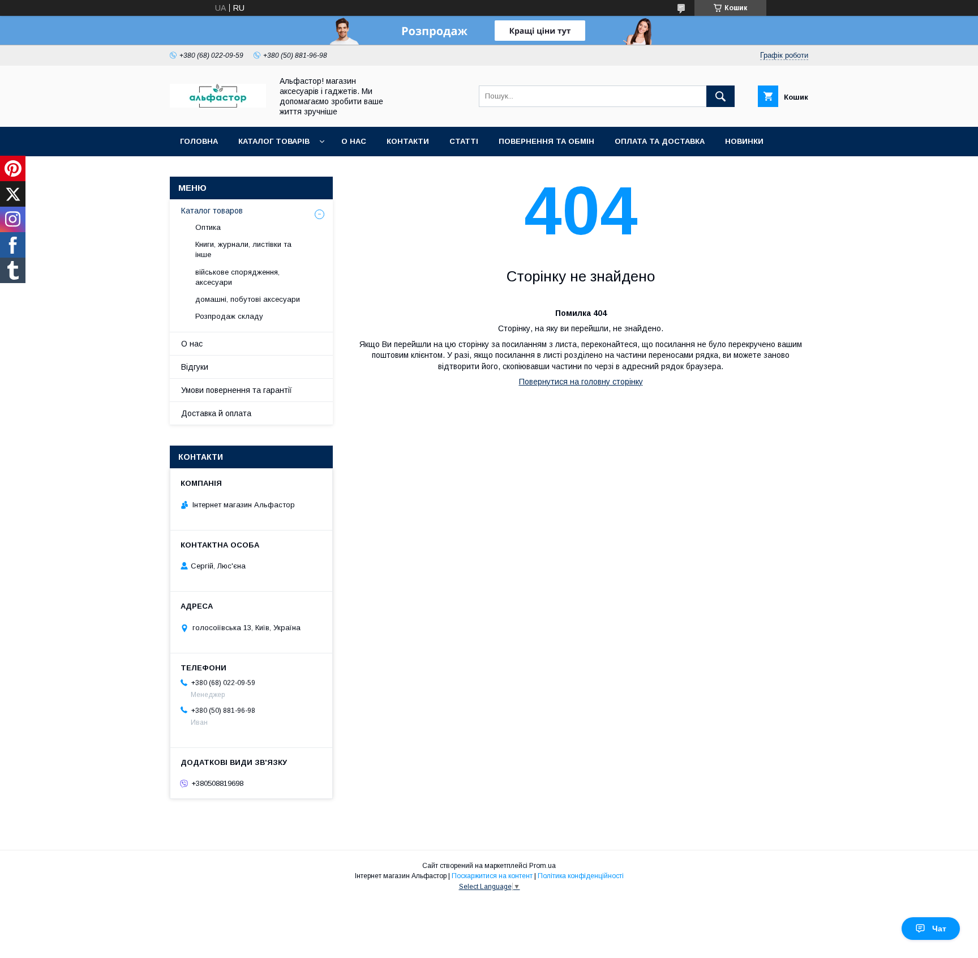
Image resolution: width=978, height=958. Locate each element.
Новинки (744, 141)
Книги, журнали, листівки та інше (243, 249)
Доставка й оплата (216, 413)
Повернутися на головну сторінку (581, 381)
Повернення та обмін (546, 141)
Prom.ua (542, 866)
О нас (353, 141)
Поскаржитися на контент (492, 876)
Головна (199, 141)
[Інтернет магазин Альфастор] (218, 104)
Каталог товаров (212, 210)
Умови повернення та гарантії (236, 390)
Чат (939, 928)
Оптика (208, 227)
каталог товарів (274, 141)
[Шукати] (720, 96)
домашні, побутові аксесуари (247, 299)
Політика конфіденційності (581, 876)
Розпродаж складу (229, 316)
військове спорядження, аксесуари (237, 277)
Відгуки (194, 366)
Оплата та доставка (660, 141)
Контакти (408, 141)
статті (463, 141)
